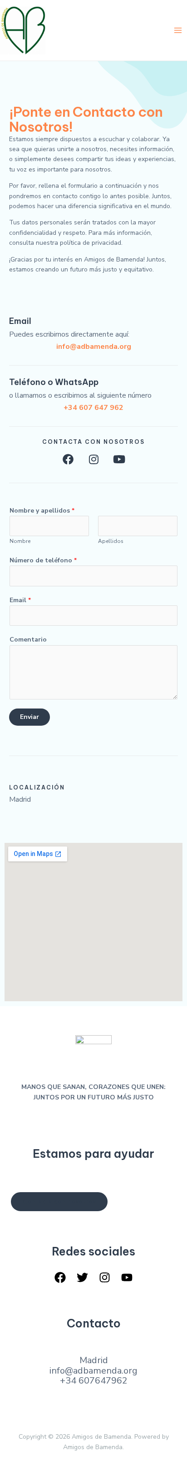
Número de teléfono (43, 560)
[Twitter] (82, 1277)
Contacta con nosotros (59, 1201)
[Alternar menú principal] (177, 30)
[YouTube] (127, 1277)
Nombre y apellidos (42, 510)
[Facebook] (60, 1277)
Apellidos (110, 541)
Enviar (29, 717)
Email (20, 600)
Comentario (28, 639)
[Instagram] (104, 1277)
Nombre (20, 541)
